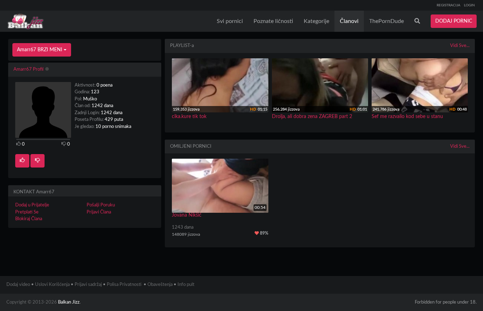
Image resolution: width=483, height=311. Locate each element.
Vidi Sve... (460, 45)
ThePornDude (386, 21)
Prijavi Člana (99, 212)
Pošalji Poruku (101, 205)
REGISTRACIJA (448, 5)
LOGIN (469, 5)
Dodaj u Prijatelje (32, 205)
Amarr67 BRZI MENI (40, 49)
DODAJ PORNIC (453, 21)
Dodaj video (18, 284)
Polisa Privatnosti (124, 284)
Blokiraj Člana (28, 219)
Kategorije (316, 21)
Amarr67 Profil (28, 69)
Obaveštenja (160, 284)
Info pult (186, 284)
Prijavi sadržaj (88, 284)
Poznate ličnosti (273, 21)
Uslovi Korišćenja (52, 284)
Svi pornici (230, 21)
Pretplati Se (27, 212)
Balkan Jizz (69, 302)
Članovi (349, 21)
